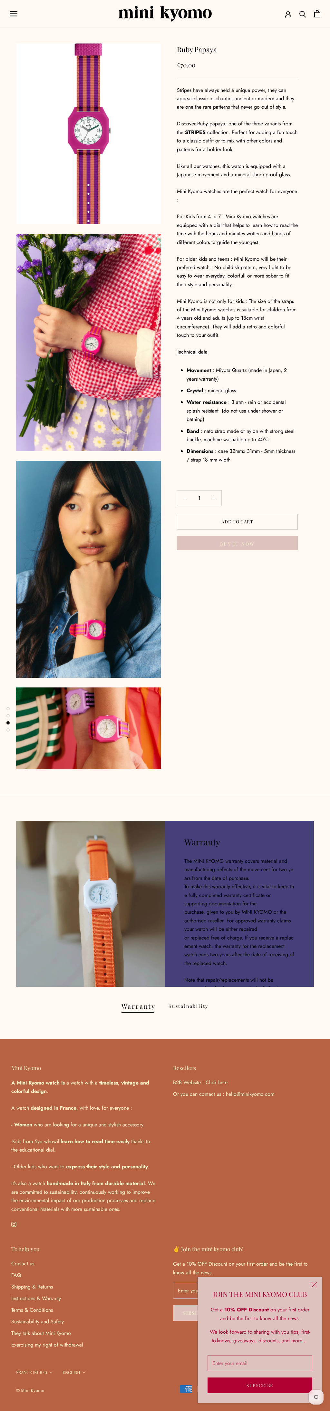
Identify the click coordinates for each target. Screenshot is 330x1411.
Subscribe (260, 1385)
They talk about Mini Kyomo (41, 1333)
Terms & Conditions (32, 1310)
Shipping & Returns (32, 1286)
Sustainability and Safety (37, 1321)
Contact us (22, 1263)
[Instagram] (13, 1224)
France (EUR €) (31, 1372)
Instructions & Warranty (36, 1298)
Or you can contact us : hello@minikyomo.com (223, 1094)
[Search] (302, 13)
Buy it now (237, 544)
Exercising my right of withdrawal (47, 1344)
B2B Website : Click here (200, 1082)
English (71, 1372)
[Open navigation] (13, 14)
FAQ (16, 1275)
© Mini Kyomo (30, 1390)
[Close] (314, 1285)
